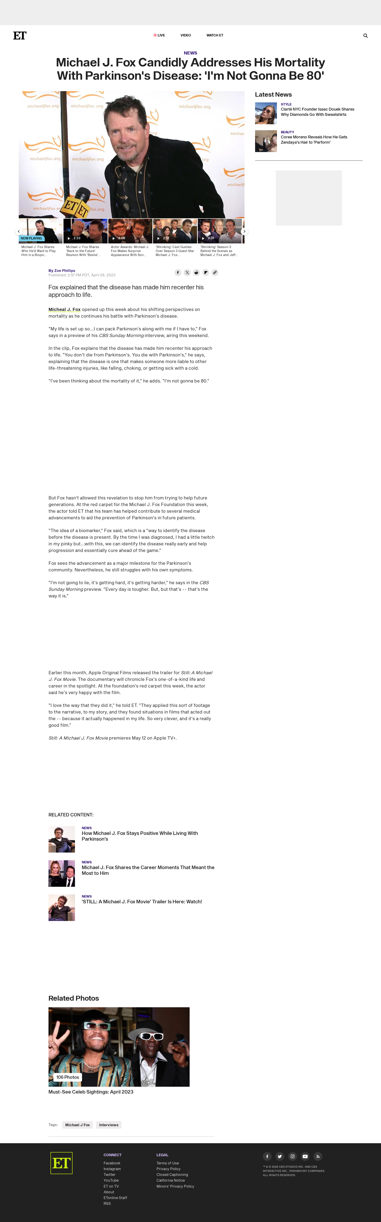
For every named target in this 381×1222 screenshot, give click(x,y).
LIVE (161, 35)
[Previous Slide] (18, 231)
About (109, 1192)
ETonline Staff (115, 1198)
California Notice (171, 1180)
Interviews (108, 1125)
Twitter (110, 1174)
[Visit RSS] (318, 1157)
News (190, 53)
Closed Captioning (172, 1174)
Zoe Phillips (64, 270)
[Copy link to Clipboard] (215, 273)
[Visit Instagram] (292, 1157)
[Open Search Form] (365, 36)
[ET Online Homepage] (19, 35)
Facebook (112, 1163)
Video (186, 35)
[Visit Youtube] (305, 1156)
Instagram (112, 1169)
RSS (107, 1203)
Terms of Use (168, 1163)
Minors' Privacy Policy (175, 1186)
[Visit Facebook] (267, 1157)
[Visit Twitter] (279, 1157)
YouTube (111, 1180)
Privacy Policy (169, 1169)
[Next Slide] (244, 231)
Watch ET (215, 35)
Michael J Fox (77, 1125)
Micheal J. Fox (65, 309)
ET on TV (111, 1186)
